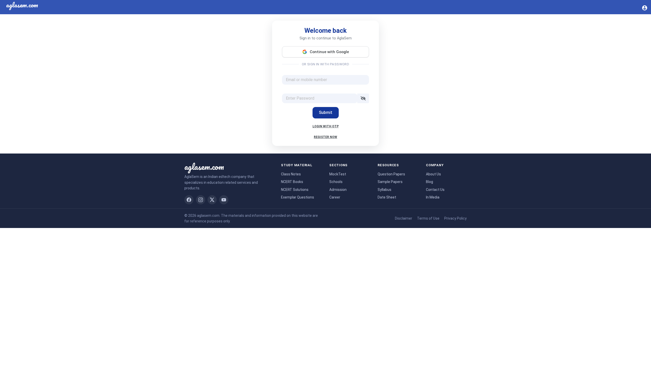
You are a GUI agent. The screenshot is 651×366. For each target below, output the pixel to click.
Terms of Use (428, 218)
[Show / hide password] (363, 98)
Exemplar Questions (297, 197)
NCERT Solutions (294, 190)
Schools (336, 182)
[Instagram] (200, 199)
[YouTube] (223, 199)
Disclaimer (403, 218)
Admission (338, 190)
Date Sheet (387, 197)
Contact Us (435, 190)
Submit (325, 112)
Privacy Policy (455, 218)
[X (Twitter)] (212, 199)
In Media (432, 197)
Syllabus (384, 190)
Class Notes (291, 174)
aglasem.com (204, 166)
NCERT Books (292, 182)
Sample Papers (390, 182)
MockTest (337, 174)
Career (334, 197)
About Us (433, 174)
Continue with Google (329, 52)
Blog (429, 182)
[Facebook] (189, 199)
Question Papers (391, 174)
